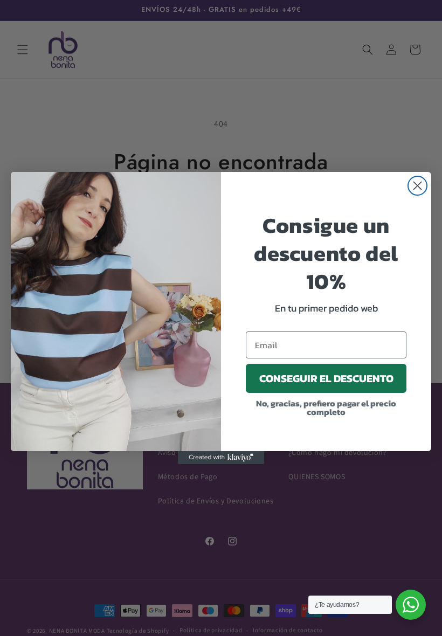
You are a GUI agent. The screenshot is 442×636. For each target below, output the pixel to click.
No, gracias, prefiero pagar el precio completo (326, 407)
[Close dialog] (417, 185)
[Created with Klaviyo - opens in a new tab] (221, 457)
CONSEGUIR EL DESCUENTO (326, 378)
